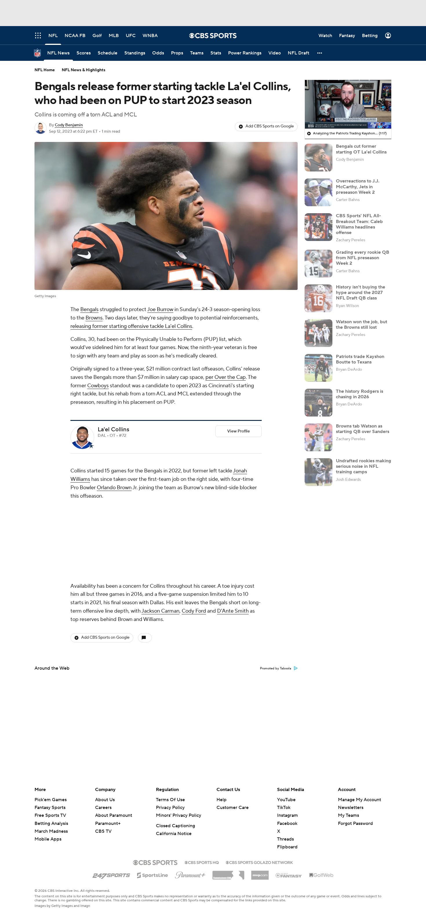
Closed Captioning (175, 826)
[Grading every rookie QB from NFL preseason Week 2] (318, 263)
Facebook (287, 823)
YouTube (286, 800)
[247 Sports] (111, 874)
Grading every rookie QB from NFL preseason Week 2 (362, 257)
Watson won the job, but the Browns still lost (361, 324)
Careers (103, 807)
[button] (320, 53)
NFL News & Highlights (83, 70)
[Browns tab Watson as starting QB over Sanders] (318, 437)
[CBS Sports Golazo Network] (259, 862)
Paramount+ (108, 823)
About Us (105, 800)
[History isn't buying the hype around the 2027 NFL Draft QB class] (318, 298)
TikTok (283, 807)
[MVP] (260, 873)
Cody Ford (194, 611)
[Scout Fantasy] (289, 875)
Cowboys (98, 385)
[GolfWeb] (321, 875)
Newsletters (350, 807)
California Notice (174, 834)
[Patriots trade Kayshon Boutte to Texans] (318, 368)
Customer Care (232, 807)
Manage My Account (359, 800)
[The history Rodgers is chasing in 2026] (318, 403)
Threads (285, 839)
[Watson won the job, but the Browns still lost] (318, 333)
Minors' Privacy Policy (178, 815)
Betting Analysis (51, 823)
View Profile (238, 431)
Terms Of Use (170, 800)
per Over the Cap (225, 377)
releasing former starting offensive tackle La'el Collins (131, 326)
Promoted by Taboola (275, 668)
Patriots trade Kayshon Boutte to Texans (360, 359)
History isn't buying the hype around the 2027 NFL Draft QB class (360, 292)
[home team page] (91, 446)
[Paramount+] (190, 874)
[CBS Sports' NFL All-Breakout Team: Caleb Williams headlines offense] (318, 227)
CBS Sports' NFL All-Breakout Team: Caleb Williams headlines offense (359, 224)
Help (221, 800)
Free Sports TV (50, 815)
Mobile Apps (47, 839)
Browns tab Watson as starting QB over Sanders (362, 428)
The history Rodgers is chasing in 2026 (359, 394)
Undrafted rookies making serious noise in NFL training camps (363, 466)
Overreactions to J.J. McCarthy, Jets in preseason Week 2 (357, 186)
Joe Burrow (160, 309)
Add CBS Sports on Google (269, 126)
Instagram (287, 815)
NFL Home (44, 70)
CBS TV (103, 831)
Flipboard (287, 847)
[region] (348, 104)
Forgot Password (355, 823)
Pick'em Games (50, 800)
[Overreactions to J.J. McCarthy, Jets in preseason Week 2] (318, 192)
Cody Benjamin (69, 125)
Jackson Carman (160, 611)
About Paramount (113, 815)
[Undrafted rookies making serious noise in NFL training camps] (318, 472)
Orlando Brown (114, 487)
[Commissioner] (228, 873)
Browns (94, 318)
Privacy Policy (170, 807)
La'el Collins (113, 429)
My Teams (348, 815)
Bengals (89, 309)
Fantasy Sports (49, 807)
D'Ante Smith (233, 611)
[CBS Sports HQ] (202, 862)
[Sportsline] (152, 874)
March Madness (51, 831)
